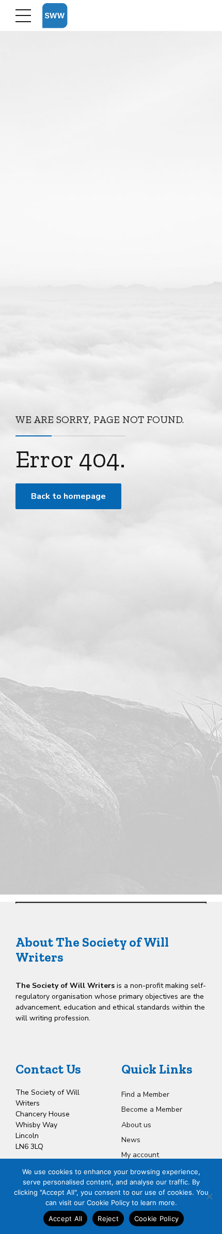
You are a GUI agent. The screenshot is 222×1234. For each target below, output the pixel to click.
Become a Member (151, 1109)
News (130, 1140)
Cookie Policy (156, 1218)
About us (136, 1125)
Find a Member (145, 1094)
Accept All (66, 1218)
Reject (108, 1218)
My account (140, 1155)
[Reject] (209, 1196)
